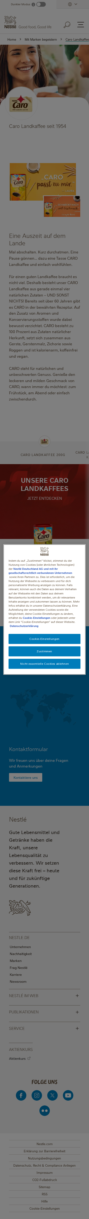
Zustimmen (44, 651)
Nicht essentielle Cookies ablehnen (44, 663)
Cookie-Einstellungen (36, 618)
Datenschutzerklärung (24, 626)
